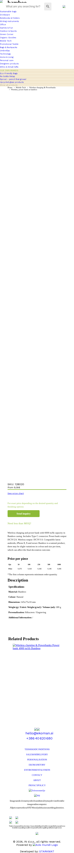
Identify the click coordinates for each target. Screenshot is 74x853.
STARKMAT (46, 851)
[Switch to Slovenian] (64, 6)
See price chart (16, 493)
